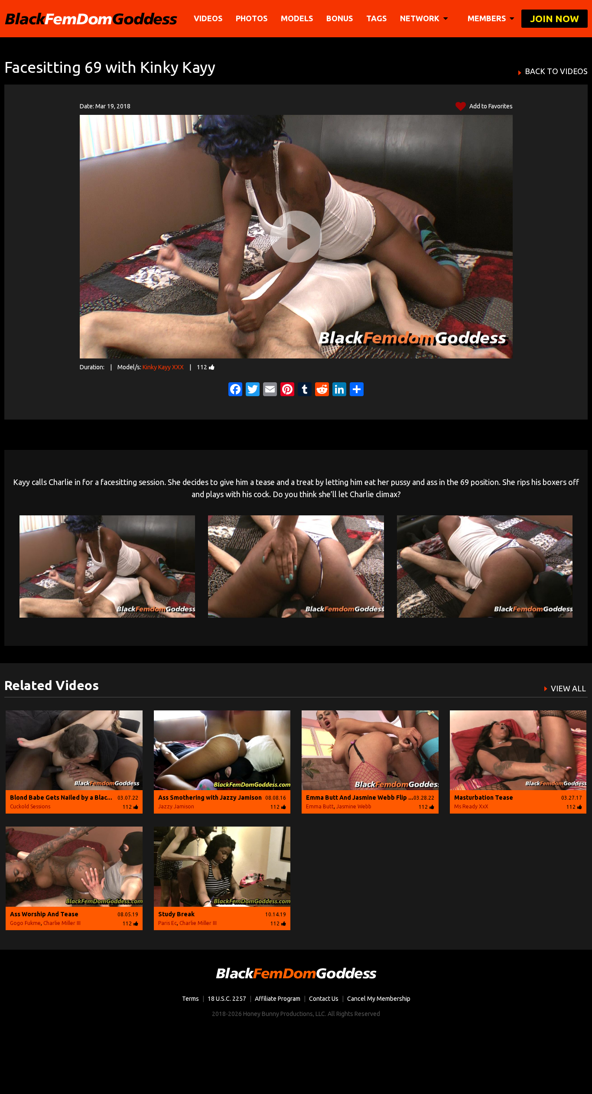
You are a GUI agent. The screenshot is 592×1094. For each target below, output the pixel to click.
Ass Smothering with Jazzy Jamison (210, 797)
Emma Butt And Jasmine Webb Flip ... (359, 797)
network (420, 18)
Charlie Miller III (62, 923)
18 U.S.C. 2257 (227, 998)
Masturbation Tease (483, 797)
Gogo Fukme (25, 923)
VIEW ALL (568, 688)
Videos (208, 18)
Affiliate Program (277, 998)
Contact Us (323, 998)
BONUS (339, 18)
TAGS (376, 18)
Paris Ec (167, 923)
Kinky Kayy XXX (163, 367)
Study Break (176, 914)
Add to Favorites (490, 106)
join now (554, 18)
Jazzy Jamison (176, 806)
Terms (190, 998)
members (487, 18)
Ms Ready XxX (471, 806)
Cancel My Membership (378, 998)
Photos (251, 18)
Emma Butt (320, 806)
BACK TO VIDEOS (556, 71)
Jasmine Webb (353, 806)
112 (202, 367)
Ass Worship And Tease (44, 914)
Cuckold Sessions (30, 806)
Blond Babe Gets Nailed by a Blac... (61, 797)
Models (297, 18)
